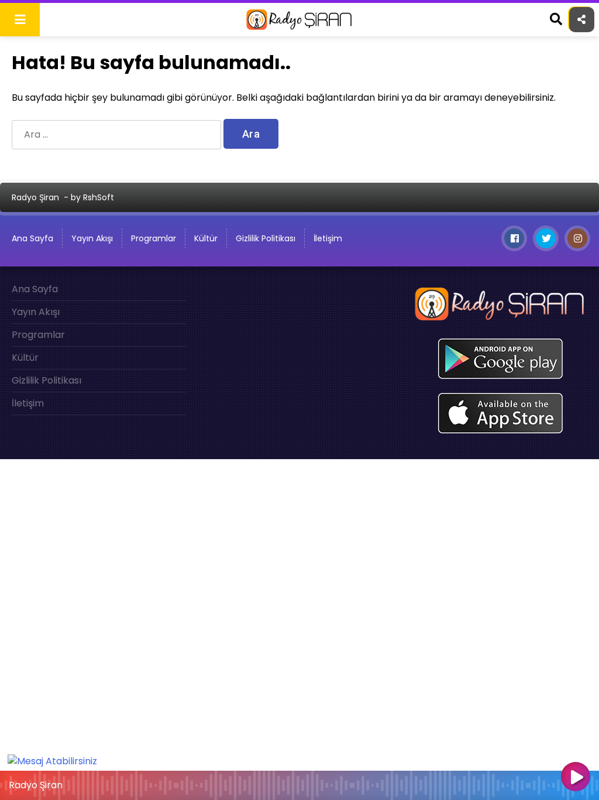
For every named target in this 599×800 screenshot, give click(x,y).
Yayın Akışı (92, 238)
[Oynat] (575, 778)
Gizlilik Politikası (265, 238)
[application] (299, 782)
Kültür (206, 238)
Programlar (153, 238)
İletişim (328, 238)
